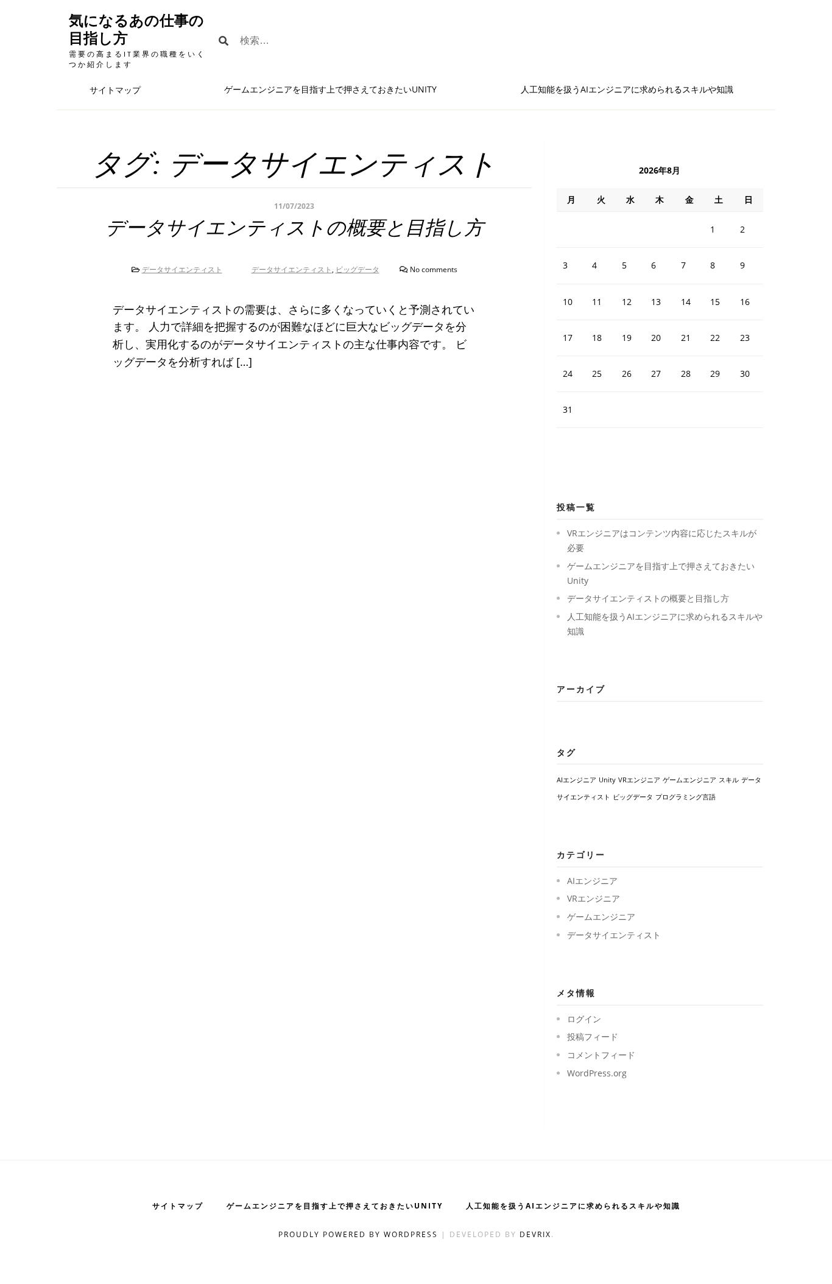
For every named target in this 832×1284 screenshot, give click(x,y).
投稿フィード (592, 1036)
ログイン (584, 1019)
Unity (607, 780)
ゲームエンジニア (689, 780)
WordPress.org (597, 1073)
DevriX (535, 1234)
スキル (729, 780)
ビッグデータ (357, 269)
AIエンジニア (576, 780)
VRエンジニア (639, 780)
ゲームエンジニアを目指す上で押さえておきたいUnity (330, 89)
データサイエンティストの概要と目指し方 (294, 228)
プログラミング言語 (685, 797)
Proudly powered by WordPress (359, 1234)
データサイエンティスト (182, 269)
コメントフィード (601, 1055)
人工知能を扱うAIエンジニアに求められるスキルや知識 (627, 89)
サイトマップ (115, 90)
